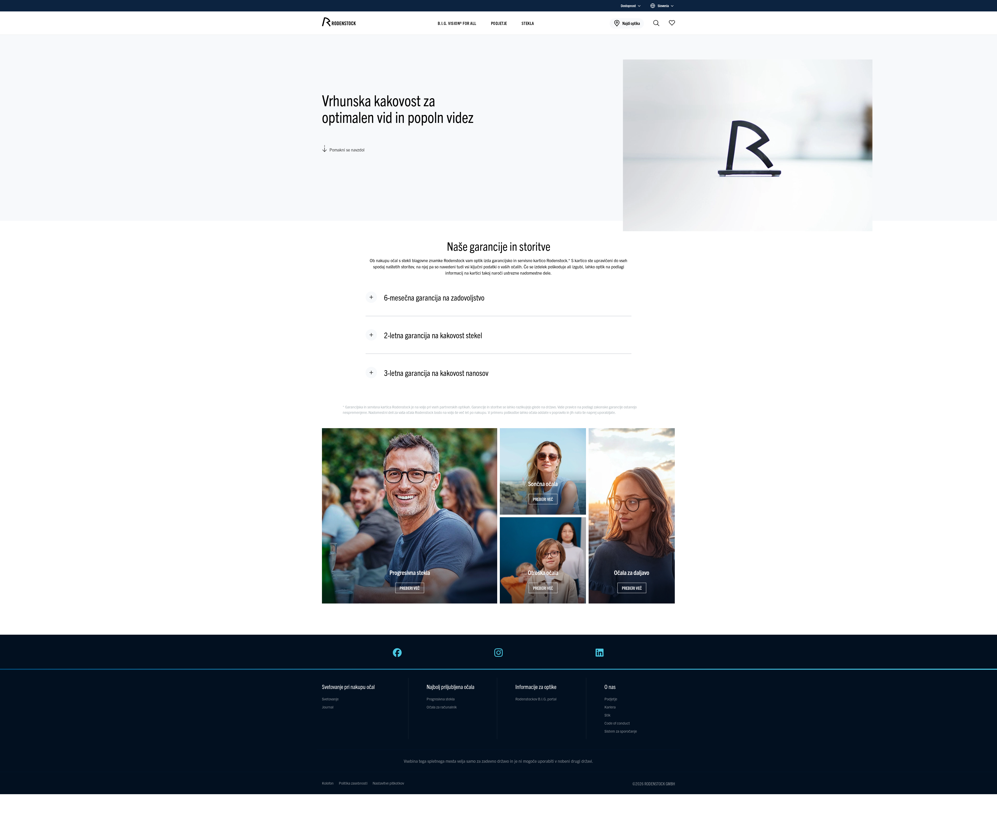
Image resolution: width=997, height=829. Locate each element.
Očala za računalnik (442, 707)
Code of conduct (617, 723)
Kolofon (328, 783)
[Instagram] (498, 655)
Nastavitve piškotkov (388, 783)
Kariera (610, 707)
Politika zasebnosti (353, 783)
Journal (327, 707)
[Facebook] (397, 655)
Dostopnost (628, 6)
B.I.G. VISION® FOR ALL (457, 23)
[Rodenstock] (339, 24)
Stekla (528, 23)
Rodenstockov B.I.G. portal (535, 699)
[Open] (672, 22)
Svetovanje (330, 699)
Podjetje (499, 23)
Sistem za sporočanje (620, 731)
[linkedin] (599, 655)
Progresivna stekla (441, 699)
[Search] (656, 23)
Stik (607, 715)
